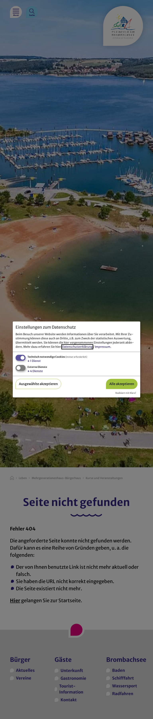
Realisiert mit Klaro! (125, 393)
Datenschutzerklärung (77, 347)
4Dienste (35, 371)
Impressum (102, 347)
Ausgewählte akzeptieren (38, 384)
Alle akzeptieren (121, 384)
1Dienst (34, 361)
